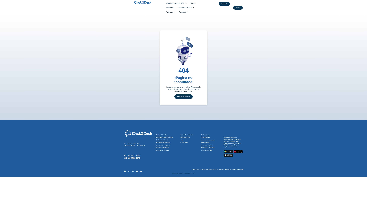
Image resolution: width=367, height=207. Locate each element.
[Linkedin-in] (125, 171)
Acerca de (182, 12)
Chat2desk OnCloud (185, 8)
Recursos (169, 12)
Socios (192, 3)
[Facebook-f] (129, 171)
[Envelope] (140, 171)
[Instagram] (133, 171)
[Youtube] (136, 171)
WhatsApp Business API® (175, 3)
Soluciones (170, 8)
